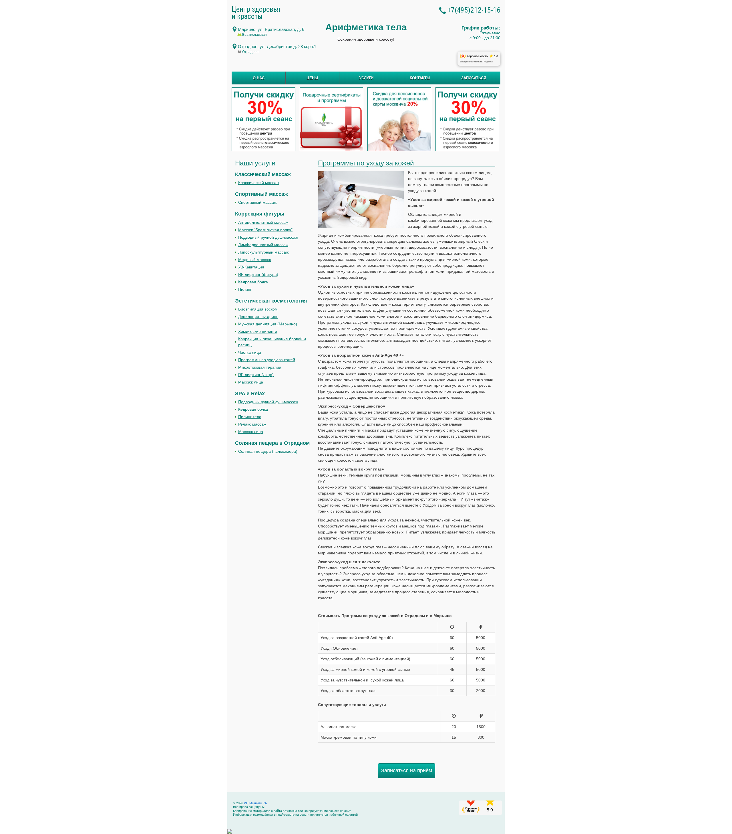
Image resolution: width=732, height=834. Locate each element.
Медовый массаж (254, 259)
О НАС (258, 78)
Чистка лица (249, 352)
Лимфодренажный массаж (263, 244)
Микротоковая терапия (259, 367)
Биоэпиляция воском (258, 309)
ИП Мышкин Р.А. (255, 803)
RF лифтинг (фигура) (258, 274)
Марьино (271, 29)
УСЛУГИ (366, 78)
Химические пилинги (257, 331)
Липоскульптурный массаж (263, 252)
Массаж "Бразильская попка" (265, 230)
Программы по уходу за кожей (266, 359)
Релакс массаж (252, 424)
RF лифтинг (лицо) (256, 374)
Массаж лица (250, 382)
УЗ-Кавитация (251, 267)
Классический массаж (258, 182)
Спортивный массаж (257, 202)
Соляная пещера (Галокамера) (267, 451)
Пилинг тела (249, 416)
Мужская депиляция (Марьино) (267, 324)
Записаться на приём (406, 770)
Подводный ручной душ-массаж (268, 237)
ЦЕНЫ (312, 78)
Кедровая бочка (253, 282)
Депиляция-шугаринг (258, 316)
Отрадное (277, 46)
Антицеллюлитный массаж (263, 222)
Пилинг (245, 289)
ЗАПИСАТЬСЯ (473, 78)
